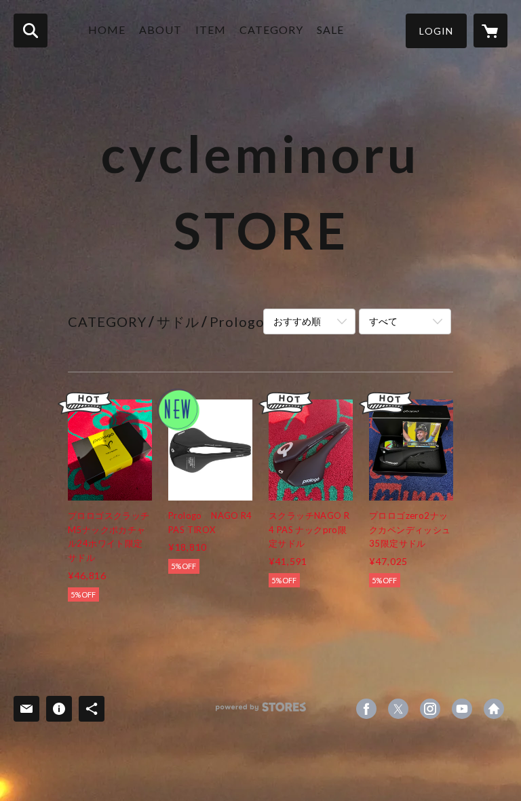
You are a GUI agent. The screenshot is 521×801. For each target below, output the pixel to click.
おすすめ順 (297, 321)
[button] (436, 31)
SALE (330, 29)
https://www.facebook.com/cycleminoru (366, 709)
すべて (383, 321)
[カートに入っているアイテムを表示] (490, 30)
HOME (107, 29)
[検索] (30, 30)
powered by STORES (261, 711)
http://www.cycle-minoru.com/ (494, 709)
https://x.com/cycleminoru (398, 709)
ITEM (210, 29)
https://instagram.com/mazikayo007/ (430, 709)
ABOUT (160, 29)
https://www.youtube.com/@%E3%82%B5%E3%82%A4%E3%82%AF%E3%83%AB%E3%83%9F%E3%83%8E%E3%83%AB (462, 709)
